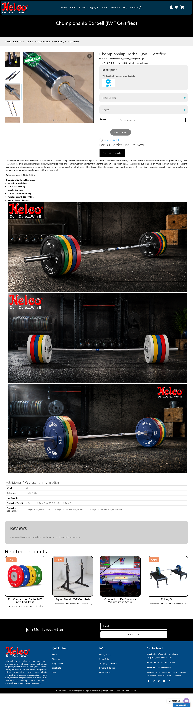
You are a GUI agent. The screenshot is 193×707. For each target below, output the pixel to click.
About (72, 7)
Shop (104, 7)
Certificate (115, 7)
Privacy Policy (105, 654)
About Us (56, 659)
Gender (102, 119)
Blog (125, 7)
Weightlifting (125, 58)
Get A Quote (112, 153)
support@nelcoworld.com (159, 657)
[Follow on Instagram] (154, 681)
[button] (49, 120)
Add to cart (120, 132)
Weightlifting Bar (23, 41)
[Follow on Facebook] (149, 681)
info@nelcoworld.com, (168, 654)
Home (64, 7)
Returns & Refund (107, 668)
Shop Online (57, 663)
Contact (134, 7)
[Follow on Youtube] (164, 681)
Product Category (87, 7)
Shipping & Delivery (108, 663)
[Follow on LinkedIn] (159, 681)
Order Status (105, 672)
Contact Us (104, 659)
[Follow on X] (170, 681)
